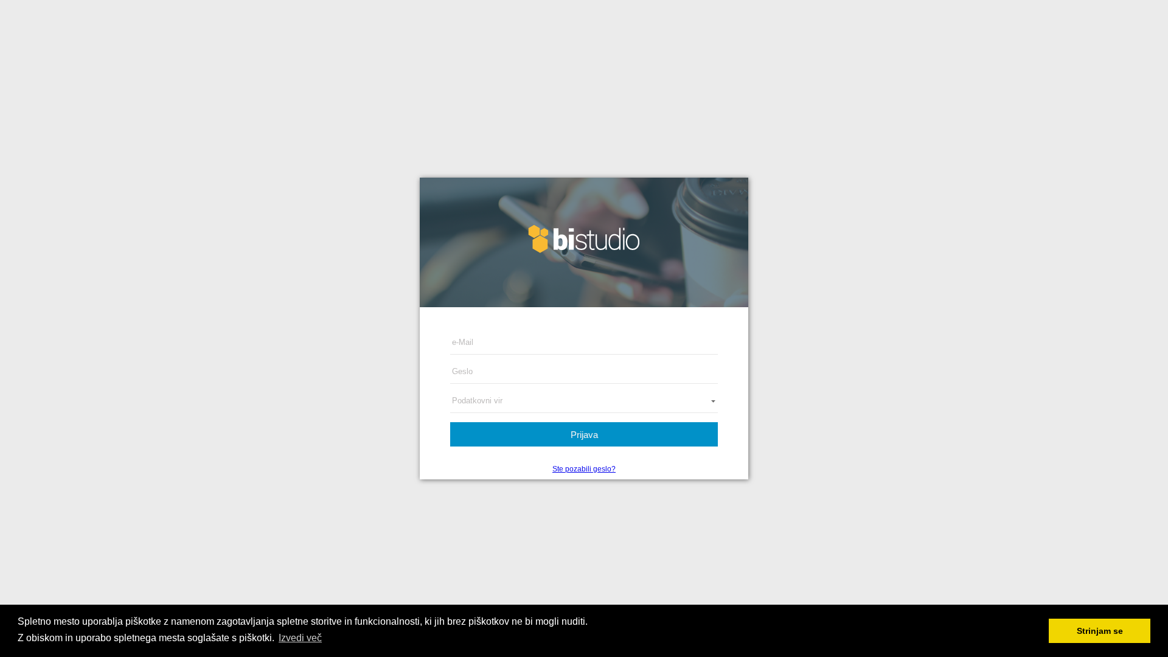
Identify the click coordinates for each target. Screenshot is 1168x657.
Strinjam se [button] (1100, 631)
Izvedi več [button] (300, 638)
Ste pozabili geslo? (584, 469)
